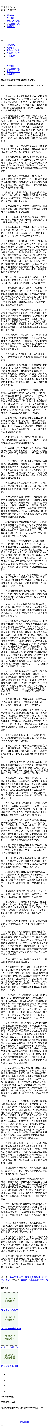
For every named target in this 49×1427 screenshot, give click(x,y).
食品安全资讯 (13, 21)
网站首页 (11, 15)
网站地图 (24, 1422)
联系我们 (11, 26)
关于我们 (11, 18)
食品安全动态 (13, 23)
